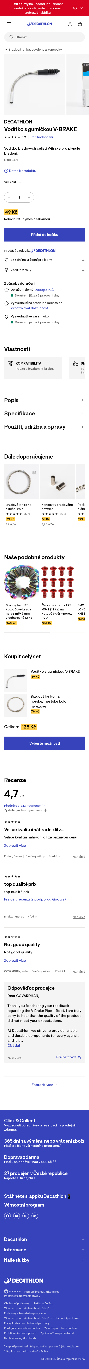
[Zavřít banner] (81, 8)
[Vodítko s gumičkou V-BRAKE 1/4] (34, 84)
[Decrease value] (9, 197)
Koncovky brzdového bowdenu (57, 507)
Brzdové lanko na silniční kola (18, 507)
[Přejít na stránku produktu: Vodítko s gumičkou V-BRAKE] (15, 680)
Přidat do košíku (44, 235)
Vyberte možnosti (44, 743)
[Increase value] (29, 197)
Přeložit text (66, 1057)
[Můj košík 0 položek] (80, 24)
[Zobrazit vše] (5, 49)
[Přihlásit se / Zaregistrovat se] (70, 24)
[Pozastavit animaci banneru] (75, 8)
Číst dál (13, 1045)
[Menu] (9, 24)
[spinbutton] (19, 197)
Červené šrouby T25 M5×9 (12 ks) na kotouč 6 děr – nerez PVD (57, 611)
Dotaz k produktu (22, 171)
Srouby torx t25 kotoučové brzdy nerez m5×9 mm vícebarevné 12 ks (19, 611)
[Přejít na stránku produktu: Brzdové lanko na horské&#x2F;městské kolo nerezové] (15, 705)
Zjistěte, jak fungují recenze (23, 810)
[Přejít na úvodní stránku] (39, 24)
